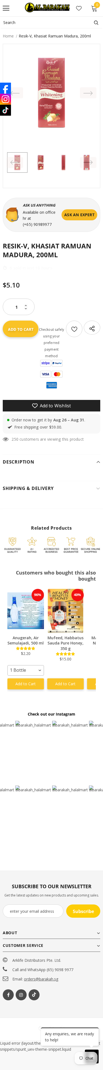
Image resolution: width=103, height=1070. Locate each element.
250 (15, 439)
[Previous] (15, 92)
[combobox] (25, 670)
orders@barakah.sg (41, 979)
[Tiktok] (34, 994)
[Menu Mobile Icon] (6, 8)
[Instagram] (21, 994)
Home (8, 36)
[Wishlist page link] (79, 8)
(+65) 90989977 (37, 224)
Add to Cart (25, 683)
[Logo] (47, 7)
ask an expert (79, 214)
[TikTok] (5, 110)
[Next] (88, 92)
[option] (51, 93)
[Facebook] (8, 994)
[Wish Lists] (74, 329)
